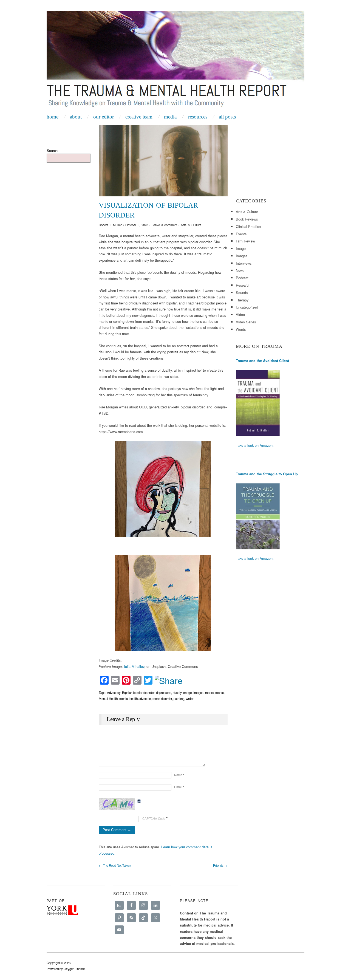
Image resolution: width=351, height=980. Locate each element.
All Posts (227, 116)
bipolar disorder (143, 692)
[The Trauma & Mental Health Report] (175, 61)
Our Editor (103, 116)
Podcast (242, 277)
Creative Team (138, 116)
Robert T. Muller (110, 225)
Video (240, 314)
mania (209, 692)
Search (52, 150)
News (240, 270)
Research (243, 285)
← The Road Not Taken (115, 865)
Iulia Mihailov (134, 666)
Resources (197, 116)
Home (52, 116)
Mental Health (108, 698)
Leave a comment (164, 225)
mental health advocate (135, 698)
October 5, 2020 (136, 225)
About (76, 116)
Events (241, 233)
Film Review (245, 241)
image (187, 692)
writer (190, 698)
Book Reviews (247, 219)
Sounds (242, 292)
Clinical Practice (248, 226)
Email (179, 787)
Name (179, 775)
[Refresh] (139, 800)
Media (170, 116)
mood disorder (162, 698)
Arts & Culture (191, 225)
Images (198, 692)
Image (241, 248)
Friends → (220, 865)
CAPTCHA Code (153, 818)
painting (179, 698)
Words (241, 329)
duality (177, 692)
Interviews (243, 263)
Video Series (246, 321)
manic (219, 692)
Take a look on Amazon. (255, 445)
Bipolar (127, 692)
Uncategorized (247, 307)
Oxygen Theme (74, 969)
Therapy (242, 300)
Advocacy (113, 692)
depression (163, 692)
